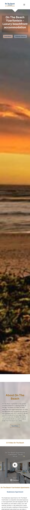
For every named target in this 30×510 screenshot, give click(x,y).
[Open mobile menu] (24, 4)
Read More (7, 36)
